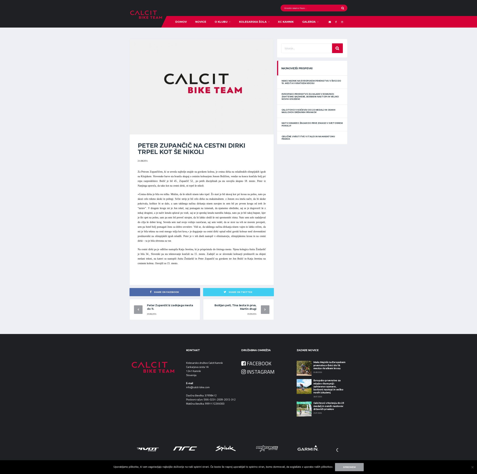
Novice (200, 21)
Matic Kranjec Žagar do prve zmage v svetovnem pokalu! (312, 124)
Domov (181, 21)
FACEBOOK (258, 363)
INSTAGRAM (260, 372)
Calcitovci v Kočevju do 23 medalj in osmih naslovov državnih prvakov (308, 111)
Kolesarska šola (253, 21)
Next (334, 448)
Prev (143, 448)
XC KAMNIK (286, 21)
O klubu (221, 21)
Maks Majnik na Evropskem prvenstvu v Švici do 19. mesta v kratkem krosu (311, 82)
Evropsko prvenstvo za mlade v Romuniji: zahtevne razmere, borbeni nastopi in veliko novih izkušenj (310, 96)
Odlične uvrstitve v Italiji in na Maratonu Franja (308, 137)
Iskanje (337, 48)
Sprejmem (349, 467)
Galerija (309, 21)
